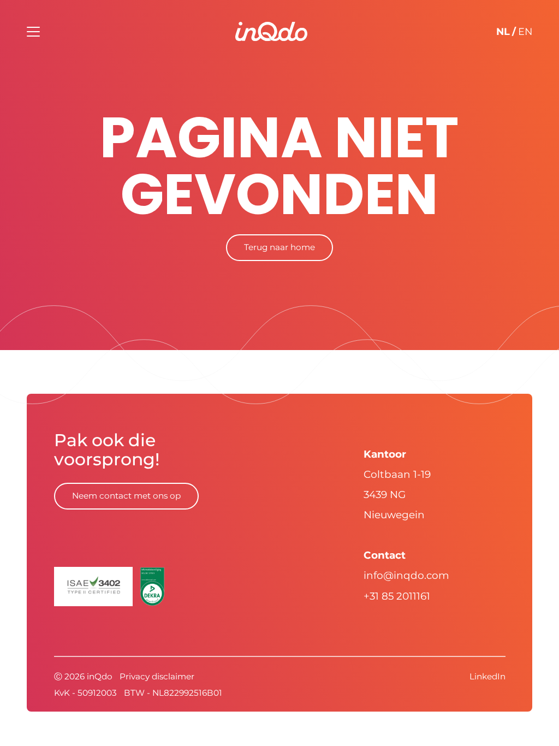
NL (503, 31)
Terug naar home (279, 247)
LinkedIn (487, 676)
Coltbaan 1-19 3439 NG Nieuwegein (397, 494)
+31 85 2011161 (397, 596)
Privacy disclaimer (157, 676)
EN (525, 31)
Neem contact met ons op (126, 495)
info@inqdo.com (406, 575)
